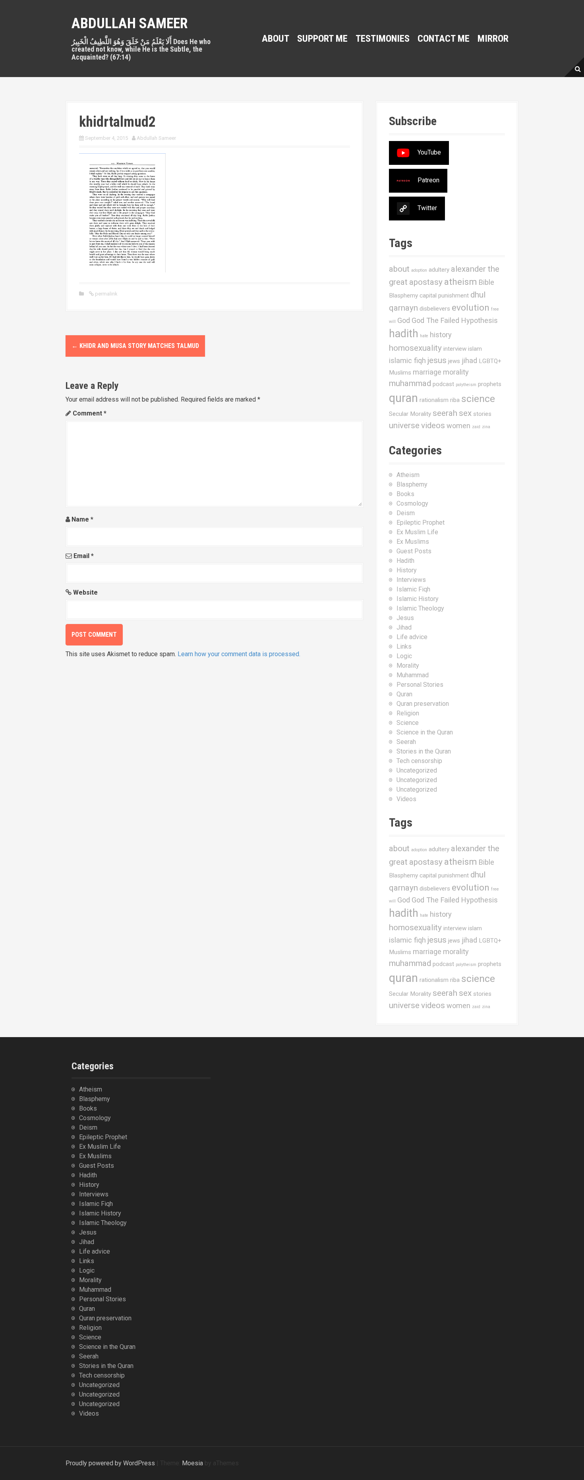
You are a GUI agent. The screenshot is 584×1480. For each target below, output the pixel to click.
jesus (437, 360)
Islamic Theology (420, 608)
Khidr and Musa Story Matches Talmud (135, 346)
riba (455, 400)
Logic (404, 656)
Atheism (408, 475)
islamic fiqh (407, 360)
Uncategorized (416, 770)
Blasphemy (403, 295)
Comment (89, 413)
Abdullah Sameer (130, 23)
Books (405, 494)
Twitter (427, 208)
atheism (460, 281)
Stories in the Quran (423, 751)
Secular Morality (410, 413)
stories (482, 413)
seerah (445, 413)
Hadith (405, 560)
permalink (106, 294)
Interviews (411, 579)
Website (85, 592)
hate (424, 335)
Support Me (322, 38)
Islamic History (417, 599)
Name (82, 519)
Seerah (406, 742)
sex (465, 413)
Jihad (404, 627)
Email (83, 556)
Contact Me (444, 38)
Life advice (411, 637)
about (399, 269)
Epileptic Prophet (420, 522)
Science (407, 722)
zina (486, 426)
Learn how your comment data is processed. (239, 654)
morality (456, 372)
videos (433, 425)
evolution (470, 307)
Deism (405, 513)
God (403, 320)
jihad (469, 360)
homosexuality (415, 348)
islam (475, 348)
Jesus (405, 618)
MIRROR (493, 38)
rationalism (434, 400)
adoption (419, 270)
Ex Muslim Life (417, 532)
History (406, 570)
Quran (404, 694)
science (478, 398)
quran (403, 398)
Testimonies (383, 38)
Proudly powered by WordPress (110, 1463)
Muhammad (412, 675)
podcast (443, 384)
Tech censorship (419, 761)
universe (404, 425)
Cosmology (412, 503)
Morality (407, 665)
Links (404, 646)
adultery (439, 269)
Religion (407, 713)
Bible (486, 282)
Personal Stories (419, 684)
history (441, 334)
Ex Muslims (412, 541)
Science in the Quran (424, 732)
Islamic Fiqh (413, 589)
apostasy (426, 282)
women (458, 425)
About (275, 38)
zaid (476, 426)
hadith (403, 333)
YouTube (429, 152)
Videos (406, 799)
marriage (427, 372)
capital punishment (444, 295)
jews (454, 361)
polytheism (466, 384)
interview (454, 348)
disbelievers (435, 308)
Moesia (192, 1463)
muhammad (410, 383)
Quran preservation (422, 703)
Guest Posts (413, 551)
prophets (489, 384)
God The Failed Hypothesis (455, 320)
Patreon (428, 180)
